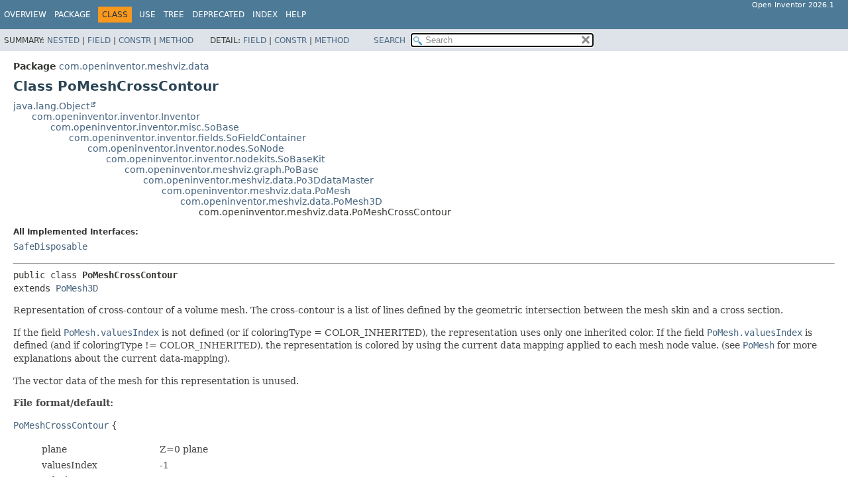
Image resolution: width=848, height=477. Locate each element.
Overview (25, 14)
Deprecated (218, 14)
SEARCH (389, 40)
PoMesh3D (77, 288)
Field (99, 40)
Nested (63, 40)
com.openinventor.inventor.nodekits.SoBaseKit (215, 159)
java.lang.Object (51, 106)
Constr (135, 40)
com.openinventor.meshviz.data (134, 66)
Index (265, 14)
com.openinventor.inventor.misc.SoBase (144, 127)
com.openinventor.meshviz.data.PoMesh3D (281, 201)
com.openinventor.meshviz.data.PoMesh (256, 191)
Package (72, 14)
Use (147, 14)
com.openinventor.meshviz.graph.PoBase (222, 169)
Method (176, 40)
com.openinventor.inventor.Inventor (116, 116)
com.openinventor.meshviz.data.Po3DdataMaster (258, 180)
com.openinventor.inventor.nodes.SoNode (185, 148)
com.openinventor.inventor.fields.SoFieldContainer (187, 137)
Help (296, 14)
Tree (174, 14)
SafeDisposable (50, 246)
